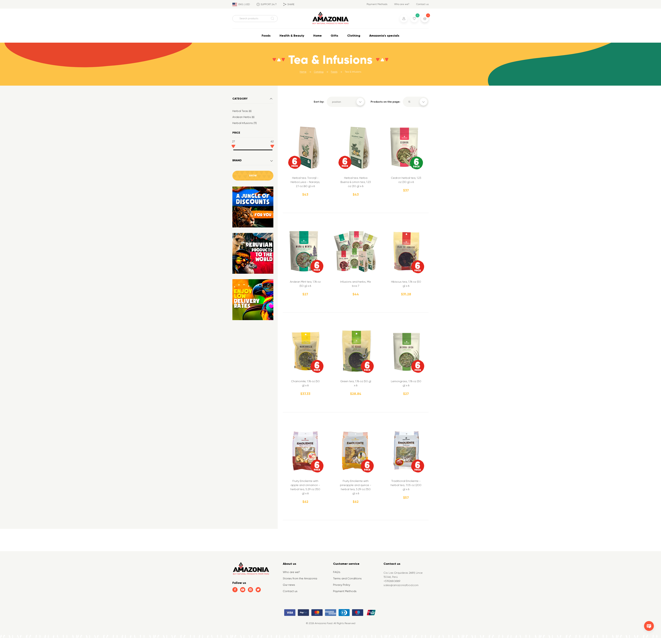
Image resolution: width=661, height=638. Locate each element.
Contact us (422, 4)
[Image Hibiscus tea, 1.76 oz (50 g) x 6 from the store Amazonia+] (405, 251)
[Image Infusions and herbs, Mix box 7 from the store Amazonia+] (355, 251)
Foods (266, 35)
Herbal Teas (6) (241, 111)
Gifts (334, 35)
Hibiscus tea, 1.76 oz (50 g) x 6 (406, 283)
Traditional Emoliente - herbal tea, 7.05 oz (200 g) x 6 (406, 485)
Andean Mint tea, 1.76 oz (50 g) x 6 (305, 283)
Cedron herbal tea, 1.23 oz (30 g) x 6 (406, 180)
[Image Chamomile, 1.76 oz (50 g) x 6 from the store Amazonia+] (305, 351)
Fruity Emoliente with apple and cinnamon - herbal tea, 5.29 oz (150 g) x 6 (305, 487)
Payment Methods (377, 4)
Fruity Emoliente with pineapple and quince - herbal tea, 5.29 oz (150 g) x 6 (355, 487)
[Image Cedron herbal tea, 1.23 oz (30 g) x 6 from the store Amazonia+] (405, 147)
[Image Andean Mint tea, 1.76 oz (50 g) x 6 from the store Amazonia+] (305, 251)
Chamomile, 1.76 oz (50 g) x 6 (305, 383)
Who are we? (401, 4)
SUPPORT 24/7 (269, 4)
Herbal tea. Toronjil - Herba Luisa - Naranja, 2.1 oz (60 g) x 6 (305, 182)
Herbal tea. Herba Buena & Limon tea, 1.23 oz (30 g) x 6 (355, 182)
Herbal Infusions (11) (244, 123)
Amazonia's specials (384, 35)
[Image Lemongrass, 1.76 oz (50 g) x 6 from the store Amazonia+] (405, 351)
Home (317, 35)
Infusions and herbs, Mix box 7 (355, 283)
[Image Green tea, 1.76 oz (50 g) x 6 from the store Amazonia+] (355, 351)
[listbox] (346, 102)
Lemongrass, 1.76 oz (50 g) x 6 (406, 383)
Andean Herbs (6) (243, 117)
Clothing (353, 35)
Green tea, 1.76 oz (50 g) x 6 (355, 383)
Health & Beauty (292, 35)
